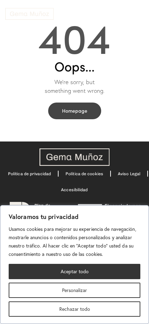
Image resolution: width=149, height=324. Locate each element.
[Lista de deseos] (69, 13)
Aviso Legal (129, 173)
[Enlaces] (29, 14)
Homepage (74, 110)
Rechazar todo (74, 309)
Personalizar (74, 290)
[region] (74, 264)
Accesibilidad (74, 189)
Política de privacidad (29, 173)
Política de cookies (84, 173)
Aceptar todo (75, 271)
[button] (136, 14)
